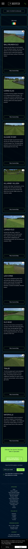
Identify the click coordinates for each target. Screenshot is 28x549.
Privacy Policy (8, 543)
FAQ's (14, 506)
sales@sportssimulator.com (14, 536)
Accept (20, 547)
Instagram (14, 515)
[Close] (26, 540)
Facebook (14, 513)
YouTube (14, 519)
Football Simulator (14, 501)
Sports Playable (14, 491)
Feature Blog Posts (14, 500)
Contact (14, 507)
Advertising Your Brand (14, 494)
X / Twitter (14, 518)
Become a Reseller (14, 495)
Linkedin (14, 516)
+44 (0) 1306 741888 (14, 534)
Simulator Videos (14, 497)
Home (14, 489)
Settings (7, 547)
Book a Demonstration (14, 498)
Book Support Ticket (14, 503)
